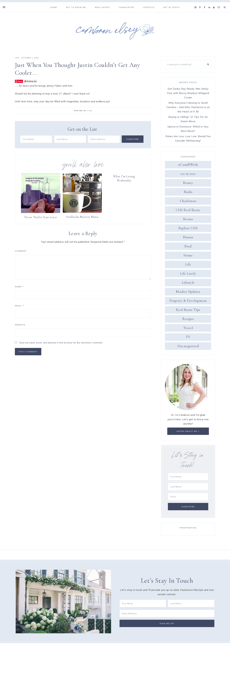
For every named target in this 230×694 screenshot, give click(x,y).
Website (20, 325)
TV (188, 337)
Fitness (188, 237)
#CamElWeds (188, 165)
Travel (188, 328)
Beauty (188, 183)
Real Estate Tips (188, 310)
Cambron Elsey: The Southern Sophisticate (115, 31)
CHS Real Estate (188, 210)
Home (188, 255)
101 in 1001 (188, 174)
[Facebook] (205, 3)
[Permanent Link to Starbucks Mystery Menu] (82, 211)
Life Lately (188, 273)
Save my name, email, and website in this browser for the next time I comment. (61, 342)
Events (188, 219)
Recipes (188, 319)
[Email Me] (219, 3)
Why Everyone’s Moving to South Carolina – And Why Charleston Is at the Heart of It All (188, 107)
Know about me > (188, 431)
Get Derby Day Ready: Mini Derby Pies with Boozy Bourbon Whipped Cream (188, 93)
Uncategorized (188, 346)
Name (19, 286)
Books (188, 192)
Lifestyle (188, 283)
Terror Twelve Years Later (40, 217)
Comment (21, 251)
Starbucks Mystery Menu (82, 217)
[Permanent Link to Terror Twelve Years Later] (40, 212)
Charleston (188, 201)
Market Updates (188, 292)
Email (19, 305)
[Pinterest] (201, 3)
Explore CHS (188, 228)
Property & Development (188, 301)
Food (188, 246)
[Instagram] (196, 3)
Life (17, 58)
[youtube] (215, 3)
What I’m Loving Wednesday (124, 178)
